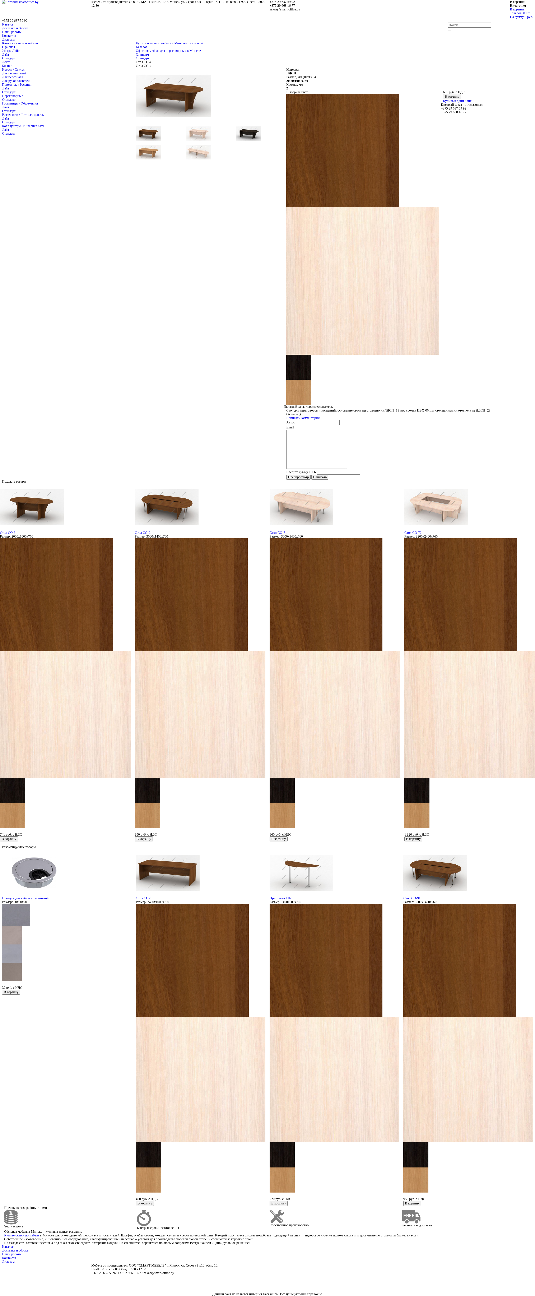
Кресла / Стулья (13, 69)
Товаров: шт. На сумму (521, 15)
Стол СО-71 (278, 532)
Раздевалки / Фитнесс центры (23, 114)
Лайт (5, 54)
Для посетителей (14, 73)
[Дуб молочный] (362, 280)
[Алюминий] (16, 914)
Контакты (9, 35)
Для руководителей (16, 81)
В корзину (452, 96)
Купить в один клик (457, 101)
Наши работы (12, 32)
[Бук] (298, 392)
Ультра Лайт (10, 50)
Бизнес (7, 66)
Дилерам (8, 39)
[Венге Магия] (298, 367)
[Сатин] (12, 935)
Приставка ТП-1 (281, 898)
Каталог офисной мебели (20, 43)
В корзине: (517, 9)
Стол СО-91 (143, 532)
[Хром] (12, 953)
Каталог (8, 24)
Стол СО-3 (7, 532)
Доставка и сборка (15, 28)
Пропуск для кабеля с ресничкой (25, 898)
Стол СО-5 (143, 898)
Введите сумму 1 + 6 (301, 472)
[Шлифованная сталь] (12, 972)
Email (290, 427)
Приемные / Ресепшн (17, 84)
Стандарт (8, 58)
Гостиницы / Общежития (20, 103)
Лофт (6, 62)
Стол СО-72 (413, 532)
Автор (290, 422)
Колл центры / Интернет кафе (23, 126)
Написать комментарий (303, 418)
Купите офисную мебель (21, 1235)
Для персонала (12, 77)
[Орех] (342, 150)
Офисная (8, 47)
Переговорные (12, 96)
